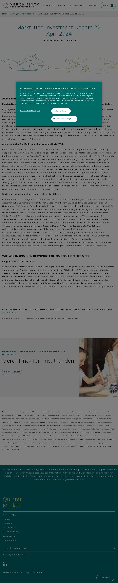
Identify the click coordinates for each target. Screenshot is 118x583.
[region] (59, 104)
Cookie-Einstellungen (30, 111)
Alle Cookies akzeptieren (64, 119)
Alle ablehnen (61, 111)
